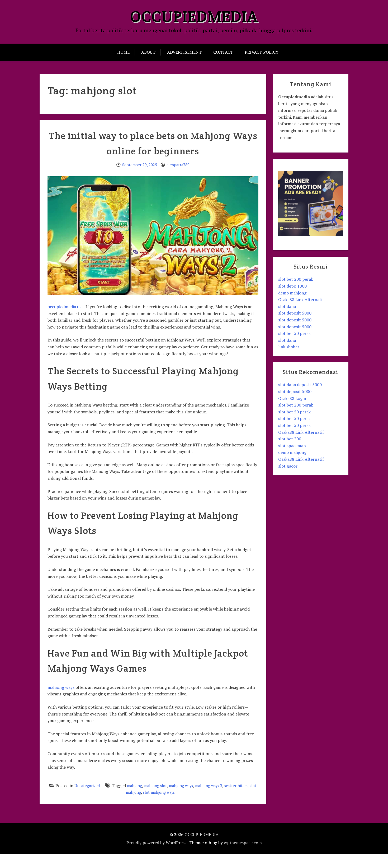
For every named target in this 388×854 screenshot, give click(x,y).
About (148, 52)
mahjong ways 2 (208, 785)
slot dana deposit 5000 (300, 384)
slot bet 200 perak (295, 279)
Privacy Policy (261, 52)
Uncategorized (87, 785)
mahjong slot (155, 785)
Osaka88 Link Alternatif (301, 299)
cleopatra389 (178, 164)
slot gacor (287, 466)
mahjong (134, 785)
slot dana (287, 306)
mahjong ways (61, 687)
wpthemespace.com (243, 843)
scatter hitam (236, 785)
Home (123, 52)
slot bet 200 (289, 439)
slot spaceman (292, 446)
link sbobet (288, 347)
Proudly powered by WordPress (156, 843)
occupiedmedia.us (64, 307)
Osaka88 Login (292, 398)
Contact (223, 52)
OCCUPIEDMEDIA (194, 16)
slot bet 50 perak (294, 333)
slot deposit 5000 (294, 313)
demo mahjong (292, 293)
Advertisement (184, 52)
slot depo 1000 (292, 286)
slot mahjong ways (159, 792)
